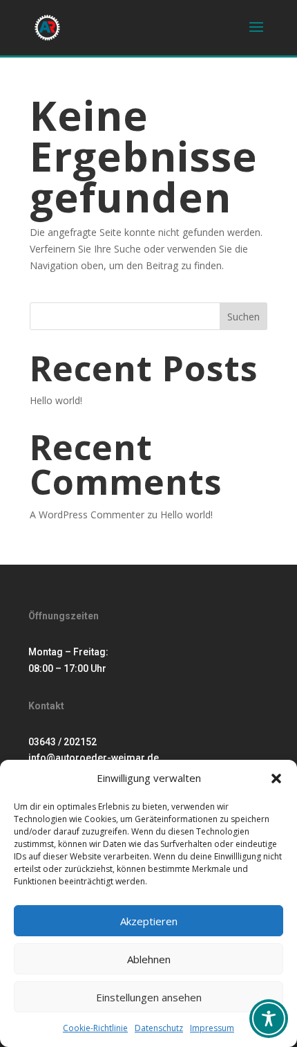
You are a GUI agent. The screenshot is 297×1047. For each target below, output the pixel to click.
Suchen (243, 316)
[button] (276, 778)
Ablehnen (149, 959)
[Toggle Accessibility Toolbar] (269, 1019)
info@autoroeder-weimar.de (93, 757)
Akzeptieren (149, 921)
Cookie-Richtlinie (95, 1028)
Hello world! (56, 400)
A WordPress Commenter (87, 514)
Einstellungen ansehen (149, 997)
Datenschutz (159, 1028)
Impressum (212, 1028)
